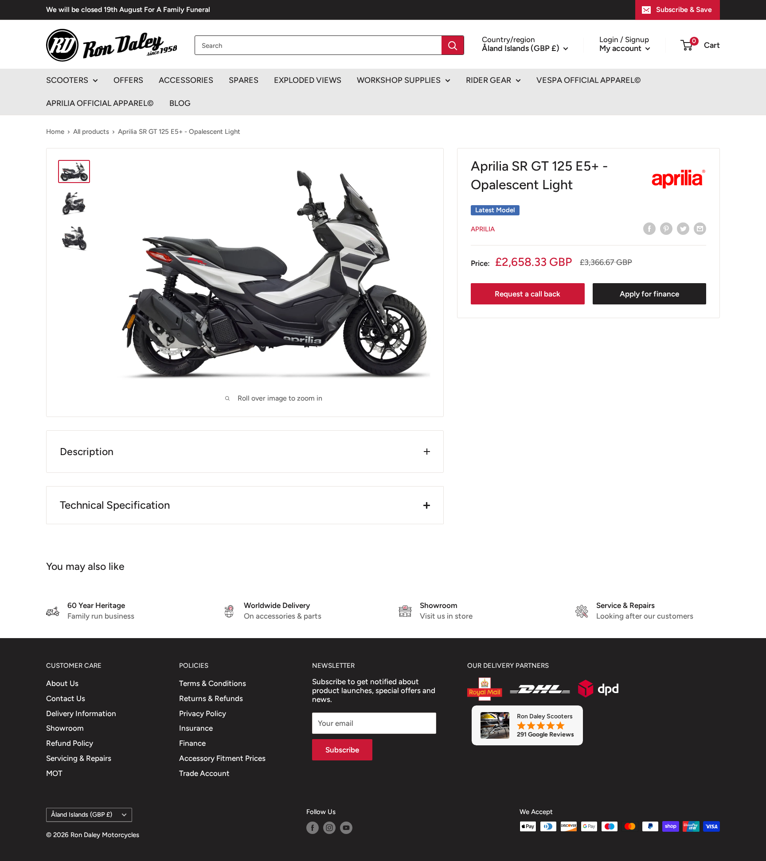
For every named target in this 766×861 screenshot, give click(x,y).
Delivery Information (81, 713)
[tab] (245, 505)
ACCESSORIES (186, 80)
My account (621, 48)
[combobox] (318, 45)
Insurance (196, 728)
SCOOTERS (67, 80)
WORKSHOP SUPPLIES (399, 80)
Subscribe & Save (684, 9)
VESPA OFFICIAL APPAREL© (588, 80)
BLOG (180, 103)
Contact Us (65, 698)
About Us (62, 683)
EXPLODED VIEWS (307, 80)
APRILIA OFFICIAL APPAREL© (100, 103)
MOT (54, 773)
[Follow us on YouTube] (346, 827)
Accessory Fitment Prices (222, 758)
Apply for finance (649, 293)
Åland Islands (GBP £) (81, 814)
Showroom (65, 728)
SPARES (243, 80)
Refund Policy (69, 743)
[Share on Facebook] (649, 229)
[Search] (453, 45)
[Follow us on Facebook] (312, 827)
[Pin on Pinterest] (666, 229)
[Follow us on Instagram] (329, 827)
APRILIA (483, 229)
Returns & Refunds (211, 698)
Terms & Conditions (212, 683)
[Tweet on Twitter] (683, 229)
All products (91, 132)
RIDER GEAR (488, 80)
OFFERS (128, 80)
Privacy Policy (202, 713)
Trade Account (204, 773)
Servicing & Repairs (78, 758)
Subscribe (342, 749)
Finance (192, 743)
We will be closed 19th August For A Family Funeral (128, 9)
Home (55, 132)
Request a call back (527, 293)
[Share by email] (700, 229)
